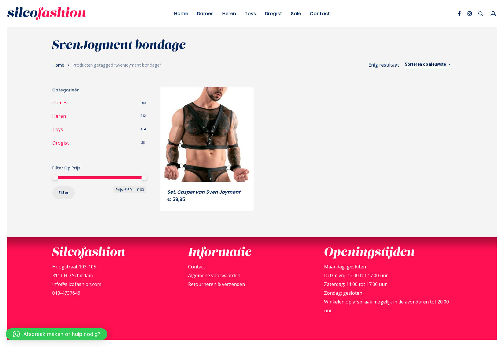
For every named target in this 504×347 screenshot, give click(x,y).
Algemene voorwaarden (214, 275)
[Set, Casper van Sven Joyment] (207, 134)
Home (58, 65)
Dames (59, 102)
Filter (63, 192)
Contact (196, 266)
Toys (57, 129)
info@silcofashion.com (76, 284)
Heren (59, 116)
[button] (56, 334)
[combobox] (428, 64)
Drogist (60, 143)
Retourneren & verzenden (216, 284)
